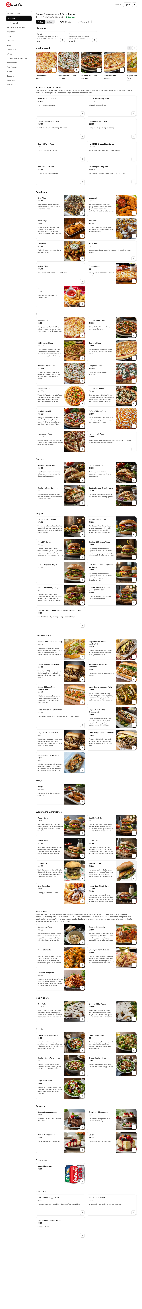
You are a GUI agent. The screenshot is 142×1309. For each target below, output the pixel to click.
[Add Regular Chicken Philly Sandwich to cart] (134, 679)
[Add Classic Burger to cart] (82, 833)
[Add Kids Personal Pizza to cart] (134, 1213)
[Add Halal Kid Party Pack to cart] (82, 159)
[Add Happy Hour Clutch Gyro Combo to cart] (134, 901)
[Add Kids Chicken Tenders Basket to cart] (82, 1235)
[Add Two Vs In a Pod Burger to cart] (82, 534)
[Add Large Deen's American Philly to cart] (134, 702)
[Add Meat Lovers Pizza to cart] (82, 449)
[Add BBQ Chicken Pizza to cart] (82, 358)
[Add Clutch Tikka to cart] (82, 856)
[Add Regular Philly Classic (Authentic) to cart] (134, 657)
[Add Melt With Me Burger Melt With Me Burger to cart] (134, 580)
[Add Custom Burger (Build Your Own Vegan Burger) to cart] (134, 603)
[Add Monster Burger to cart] (134, 878)
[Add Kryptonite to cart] (134, 236)
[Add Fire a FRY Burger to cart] (82, 557)
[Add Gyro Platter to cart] (82, 1019)
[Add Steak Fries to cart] (134, 259)
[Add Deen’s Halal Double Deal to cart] (82, 114)
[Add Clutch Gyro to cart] (134, 856)
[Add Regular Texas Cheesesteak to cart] (82, 679)
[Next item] (134, 48)
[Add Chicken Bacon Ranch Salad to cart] (82, 1073)
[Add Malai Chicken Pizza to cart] (82, 426)
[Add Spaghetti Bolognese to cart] (82, 988)
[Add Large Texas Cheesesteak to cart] (82, 748)
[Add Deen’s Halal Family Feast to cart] (134, 114)
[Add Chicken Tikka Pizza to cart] (99, 70)
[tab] (40, 22)
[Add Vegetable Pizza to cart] (82, 404)
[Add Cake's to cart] (134, 1150)
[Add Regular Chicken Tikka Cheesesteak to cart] (82, 702)
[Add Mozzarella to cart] (134, 213)
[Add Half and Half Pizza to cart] (134, 449)
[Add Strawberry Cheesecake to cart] (134, 1127)
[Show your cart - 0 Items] (134, 5)
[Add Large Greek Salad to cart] (82, 1096)
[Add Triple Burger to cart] (82, 878)
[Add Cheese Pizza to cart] (54, 70)
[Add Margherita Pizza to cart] (134, 381)
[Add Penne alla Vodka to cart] (82, 965)
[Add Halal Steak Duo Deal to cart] (82, 182)
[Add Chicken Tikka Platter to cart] (134, 1019)
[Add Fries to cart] (82, 304)
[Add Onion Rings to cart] (82, 236)
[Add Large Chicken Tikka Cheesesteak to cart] (134, 725)
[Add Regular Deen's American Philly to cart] (82, 657)
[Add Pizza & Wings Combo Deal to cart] (82, 136)
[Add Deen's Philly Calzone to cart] (82, 480)
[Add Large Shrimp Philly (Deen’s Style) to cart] (82, 770)
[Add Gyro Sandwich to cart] (82, 901)
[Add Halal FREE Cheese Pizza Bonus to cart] (134, 159)
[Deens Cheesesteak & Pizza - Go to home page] (14, 5)
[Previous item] (129, 48)
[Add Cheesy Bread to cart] (134, 281)
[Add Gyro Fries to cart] (82, 213)
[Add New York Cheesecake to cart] (82, 1150)
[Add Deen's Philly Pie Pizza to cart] (76, 70)
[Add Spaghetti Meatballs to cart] (134, 942)
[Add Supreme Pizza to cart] (122, 70)
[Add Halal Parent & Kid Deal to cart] (134, 136)
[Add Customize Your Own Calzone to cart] (134, 503)
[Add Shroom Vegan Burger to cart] (134, 534)
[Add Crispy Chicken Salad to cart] (134, 1073)
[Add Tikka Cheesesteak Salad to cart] (82, 1050)
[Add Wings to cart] (82, 802)
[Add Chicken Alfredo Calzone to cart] (82, 503)
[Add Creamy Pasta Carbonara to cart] (134, 965)
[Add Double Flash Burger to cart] (134, 833)
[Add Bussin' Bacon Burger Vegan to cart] (82, 603)
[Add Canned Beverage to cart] (82, 1181)
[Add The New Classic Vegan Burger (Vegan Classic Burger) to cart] (82, 625)
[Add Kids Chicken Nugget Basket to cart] (82, 1213)
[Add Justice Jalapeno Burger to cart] (82, 580)
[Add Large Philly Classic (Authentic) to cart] (134, 748)
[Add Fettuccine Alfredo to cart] (82, 942)
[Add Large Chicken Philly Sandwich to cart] (82, 725)
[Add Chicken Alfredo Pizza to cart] (134, 404)
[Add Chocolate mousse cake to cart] (82, 1127)
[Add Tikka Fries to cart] (82, 259)
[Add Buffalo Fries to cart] (82, 281)
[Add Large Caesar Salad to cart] (134, 1050)
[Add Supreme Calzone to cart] (134, 480)
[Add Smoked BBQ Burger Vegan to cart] (134, 557)
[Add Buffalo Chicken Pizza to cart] (134, 426)
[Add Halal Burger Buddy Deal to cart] (134, 182)
